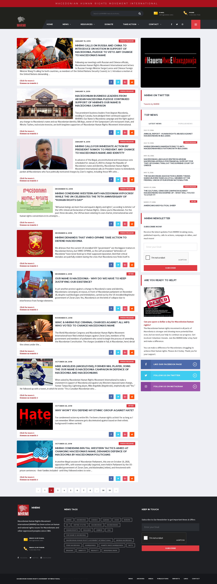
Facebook (23, 558)
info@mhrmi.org (166, 15)
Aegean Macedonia (124, 540)
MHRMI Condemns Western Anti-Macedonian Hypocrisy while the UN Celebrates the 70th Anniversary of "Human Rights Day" (94, 196)
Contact (154, 24)
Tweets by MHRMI (151, 104)
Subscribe (170, 268)
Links (186, 578)
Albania (106, 520)
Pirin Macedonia (73, 545)
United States (80, 525)
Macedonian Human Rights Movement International (107, 3)
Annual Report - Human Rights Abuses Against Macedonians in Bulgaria (168, 135)
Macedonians (112, 525)
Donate (109, 24)
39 (110, 490)
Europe (127, 520)
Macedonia (81, 520)
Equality (94, 550)
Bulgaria (87, 530)
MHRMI (68, 520)
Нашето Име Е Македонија (112, 545)
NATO (130, 545)
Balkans (69, 550)
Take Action (130, 24)
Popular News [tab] (185, 124)
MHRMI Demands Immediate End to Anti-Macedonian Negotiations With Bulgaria (165, 147)
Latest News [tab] (155, 124)
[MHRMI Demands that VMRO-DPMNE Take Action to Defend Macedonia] (35, 243)
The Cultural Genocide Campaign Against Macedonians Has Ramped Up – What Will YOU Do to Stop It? (169, 193)
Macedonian (96, 525)
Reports (176, 578)
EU (67, 525)
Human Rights (72, 530)
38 (103, 490)
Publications (162, 578)
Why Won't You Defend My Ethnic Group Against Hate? (94, 410)
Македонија (90, 545)
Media (150, 578)
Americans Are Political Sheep (160, 205)
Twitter (35, 558)
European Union (110, 550)
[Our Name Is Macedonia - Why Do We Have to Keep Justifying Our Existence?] (35, 284)
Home (50, 24)
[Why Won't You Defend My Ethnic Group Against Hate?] (35, 416)
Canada (94, 520)
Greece (99, 530)
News (65, 24)
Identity (82, 550)
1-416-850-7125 (194, 15)
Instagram (47, 558)
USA (109, 530)
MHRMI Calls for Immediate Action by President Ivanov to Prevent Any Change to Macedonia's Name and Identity (105, 149)
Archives (140, 578)
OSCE (117, 520)
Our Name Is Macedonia (76, 535)
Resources (86, 24)
